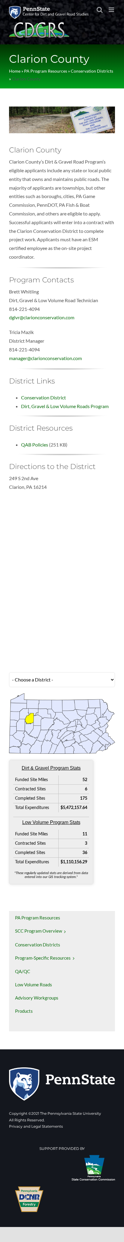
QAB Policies (34, 444)
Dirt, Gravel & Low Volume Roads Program (65, 406)
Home (14, 71)
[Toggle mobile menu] (112, 10)
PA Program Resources (45, 71)
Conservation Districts (92, 71)
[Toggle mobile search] (100, 10)
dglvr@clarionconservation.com (41, 317)
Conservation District (43, 397)
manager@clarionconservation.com (45, 358)
